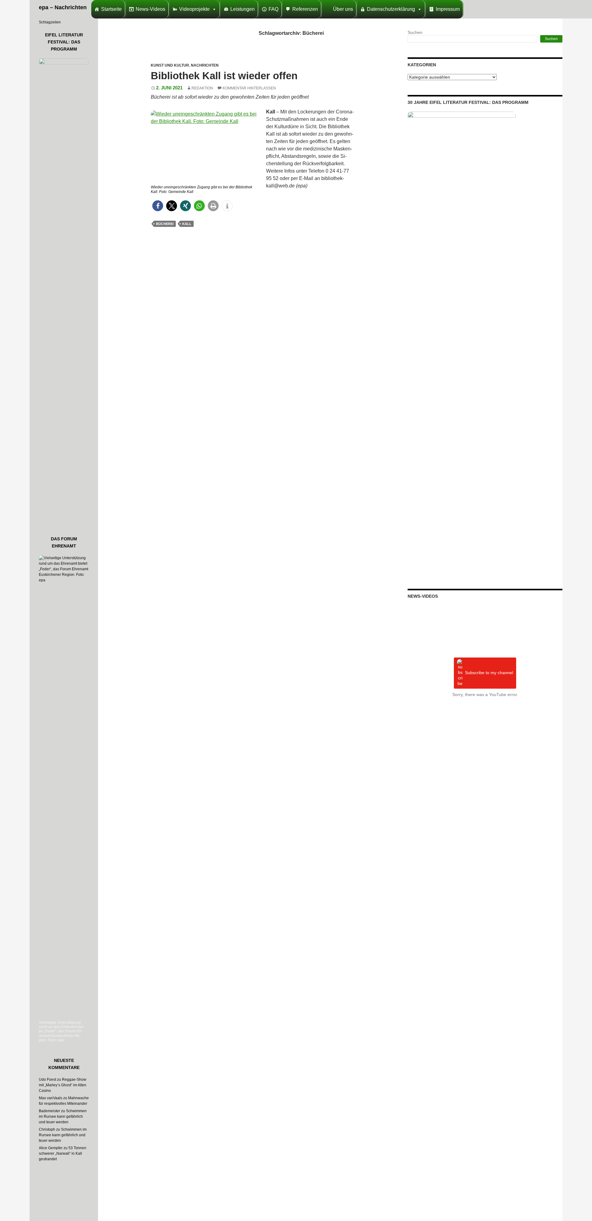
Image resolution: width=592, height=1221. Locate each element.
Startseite (111, 9)
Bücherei (165, 224)
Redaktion (202, 88)
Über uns (343, 9)
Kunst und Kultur (170, 65)
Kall (186, 224)
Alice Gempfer (51, 1148)
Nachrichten (205, 65)
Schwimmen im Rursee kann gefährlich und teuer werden (63, 1116)
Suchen (415, 32)
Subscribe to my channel (489, 672)
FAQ (273, 9)
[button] (157, 205)
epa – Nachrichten (63, 7)
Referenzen (305, 9)
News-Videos (150, 9)
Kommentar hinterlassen (249, 88)
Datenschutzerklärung (391, 9)
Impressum (448, 9)
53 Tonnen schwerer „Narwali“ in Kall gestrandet (62, 1153)
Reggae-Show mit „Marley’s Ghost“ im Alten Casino (62, 1085)
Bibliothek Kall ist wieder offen (224, 75)
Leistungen (242, 9)
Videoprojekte (194, 9)
